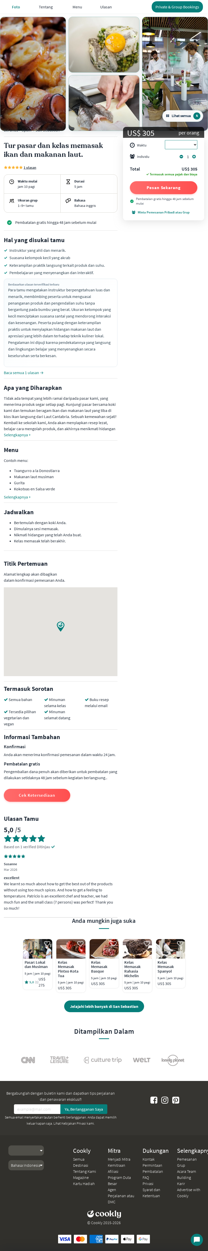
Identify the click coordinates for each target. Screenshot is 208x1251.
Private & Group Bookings (177, 6)
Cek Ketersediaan (37, 795)
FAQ (146, 1177)
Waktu (142, 145)
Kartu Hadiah (84, 1183)
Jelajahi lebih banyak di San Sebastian (104, 1006)
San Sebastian (48, 129)
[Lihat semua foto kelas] (33, 74)
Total (135, 169)
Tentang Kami (84, 1171)
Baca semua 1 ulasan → (24, 372)
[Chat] (197, 1240)
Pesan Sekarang (164, 187)
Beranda (11, 129)
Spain (26, 129)
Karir (181, 1183)
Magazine (81, 1177)
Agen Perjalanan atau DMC (121, 1195)
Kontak (148, 1159)
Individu (143, 156)
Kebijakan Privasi (73, 1123)
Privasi (148, 1183)
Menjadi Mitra (119, 1159)
